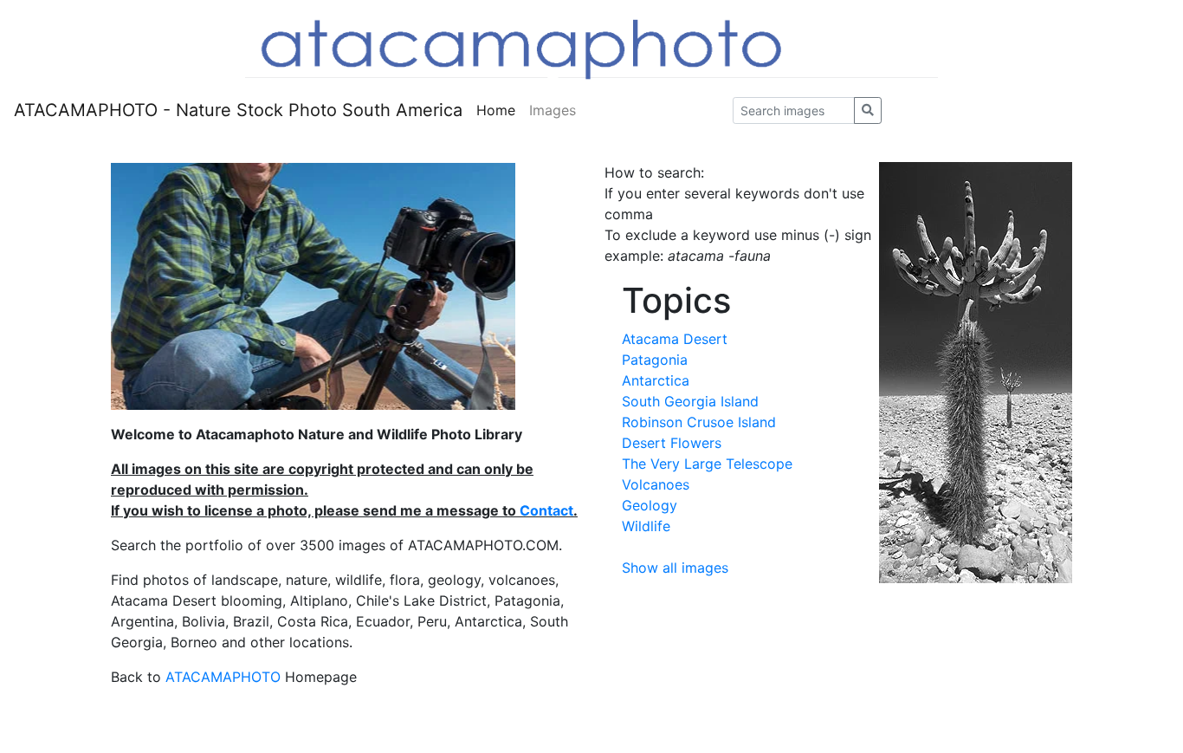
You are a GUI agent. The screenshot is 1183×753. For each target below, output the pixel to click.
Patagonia (655, 359)
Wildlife (646, 526)
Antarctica (655, 380)
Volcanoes (655, 484)
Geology (649, 505)
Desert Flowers (671, 442)
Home (495, 110)
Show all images (675, 567)
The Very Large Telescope (707, 463)
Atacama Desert (674, 338)
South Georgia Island (690, 401)
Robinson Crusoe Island (699, 422)
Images (552, 110)
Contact (546, 510)
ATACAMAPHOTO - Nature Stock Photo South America (238, 110)
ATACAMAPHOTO (223, 676)
